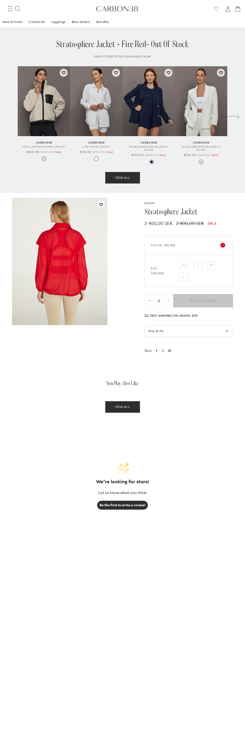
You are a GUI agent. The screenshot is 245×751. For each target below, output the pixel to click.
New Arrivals (12, 22)
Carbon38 (37, 22)
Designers (78, 621)
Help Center (191, 593)
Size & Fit (156, 331)
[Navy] (151, 161)
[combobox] (27, 659)
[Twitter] (163, 350)
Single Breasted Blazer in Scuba (201, 148)
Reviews (132, 607)
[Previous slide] (12, 116)
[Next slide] (233, 116)
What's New (79, 593)
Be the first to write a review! (122, 505)
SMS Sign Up (190, 621)
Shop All (77, 628)
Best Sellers (81, 22)
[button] (10, 8)
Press (185, 628)
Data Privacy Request (198, 607)
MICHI (149, 203)
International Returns (88, 614)
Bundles (102, 22)
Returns (77, 607)
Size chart (157, 272)
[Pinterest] (169, 350)
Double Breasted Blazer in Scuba (149, 148)
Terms (211, 715)
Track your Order (85, 600)
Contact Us (190, 600)
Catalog (188, 614)
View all (122, 177)
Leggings (58, 22)
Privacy (226, 715)
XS (184, 265)
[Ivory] (201, 161)
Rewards (132, 600)
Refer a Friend (137, 614)
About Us (133, 593)
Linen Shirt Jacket (96, 146)
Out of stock (203, 300)
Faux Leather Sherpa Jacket (44, 146)
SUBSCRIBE (40, 674)
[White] (96, 158)
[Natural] (43, 158)
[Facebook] (156, 350)
